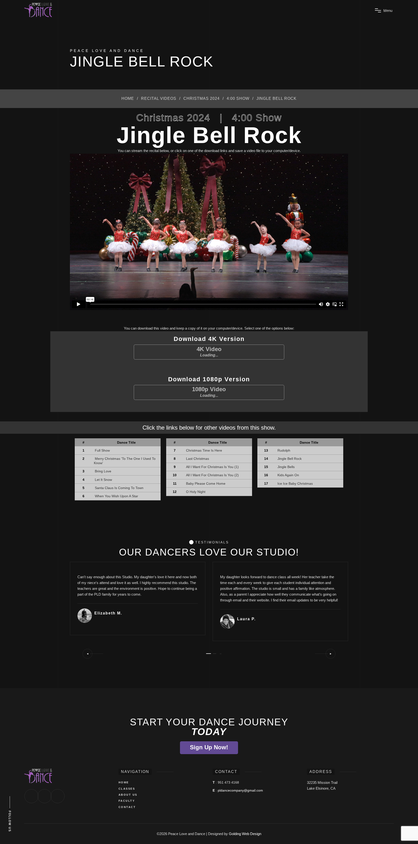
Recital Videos (158, 98)
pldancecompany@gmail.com (240, 790)
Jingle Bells (286, 467)
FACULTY (127, 800)
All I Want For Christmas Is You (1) (212, 467)
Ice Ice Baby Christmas (295, 483)
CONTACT (127, 807)
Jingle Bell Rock (289, 459)
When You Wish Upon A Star (116, 496)
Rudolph (283, 450)
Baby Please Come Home (205, 483)
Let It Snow (103, 480)
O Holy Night (195, 492)
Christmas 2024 (201, 98)
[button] (92, 653)
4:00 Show (238, 98)
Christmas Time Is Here (204, 450)
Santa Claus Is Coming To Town (119, 488)
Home (127, 98)
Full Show (102, 450)
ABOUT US (128, 794)
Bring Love (103, 471)
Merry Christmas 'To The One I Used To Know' (125, 461)
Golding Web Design (245, 834)
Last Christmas (197, 459)
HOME (124, 782)
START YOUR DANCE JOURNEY (209, 726)
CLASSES (127, 788)
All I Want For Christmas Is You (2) (212, 475)
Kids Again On (288, 475)
